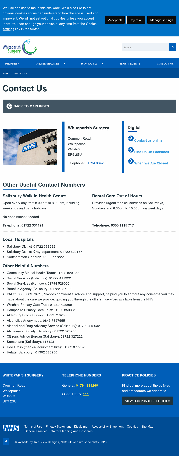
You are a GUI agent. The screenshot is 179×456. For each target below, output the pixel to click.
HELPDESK (12, 63)
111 (86, 393)
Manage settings (161, 20)
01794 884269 (96, 162)
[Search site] (172, 47)
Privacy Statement (58, 426)
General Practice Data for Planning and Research (58, 431)
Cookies (132, 426)
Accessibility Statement (108, 426)
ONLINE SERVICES (47, 63)
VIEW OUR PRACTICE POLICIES (147, 401)
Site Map (147, 426)
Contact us (20, 73)
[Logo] (20, 47)
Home (5, 73)
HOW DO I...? (89, 63)
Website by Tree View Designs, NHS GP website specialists (58, 442)
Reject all (136, 20)
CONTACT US (165, 63)
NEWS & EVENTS (129, 63)
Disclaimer (81, 426)
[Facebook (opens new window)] (6, 441)
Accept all (115, 20)
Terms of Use (33, 426)
